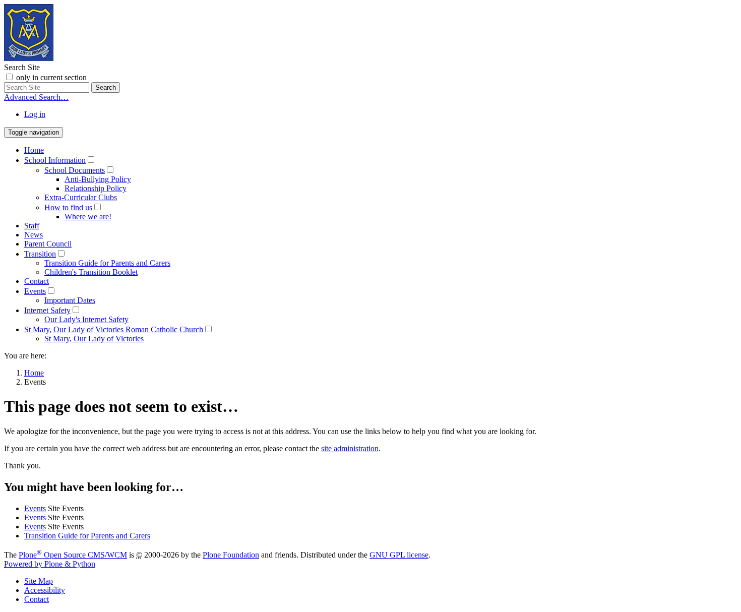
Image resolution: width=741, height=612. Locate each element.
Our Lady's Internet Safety (86, 319)
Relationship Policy (96, 188)
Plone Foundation (231, 554)
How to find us (68, 207)
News (33, 234)
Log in (34, 114)
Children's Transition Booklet (91, 272)
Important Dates (69, 300)
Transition (40, 254)
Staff (31, 225)
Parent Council (48, 243)
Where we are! (88, 216)
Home (34, 150)
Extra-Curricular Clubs (80, 197)
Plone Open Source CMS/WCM (73, 554)
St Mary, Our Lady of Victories (94, 338)
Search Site (22, 67)
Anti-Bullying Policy (98, 179)
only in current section (51, 77)
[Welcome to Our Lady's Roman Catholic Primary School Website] (28, 58)
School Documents (74, 170)
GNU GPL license (398, 554)
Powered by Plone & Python (49, 564)
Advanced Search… (36, 97)
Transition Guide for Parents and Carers (107, 263)
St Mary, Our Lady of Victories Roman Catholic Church (113, 329)
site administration (350, 448)
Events (35, 291)
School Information (55, 160)
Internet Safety (47, 310)
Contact (36, 281)
